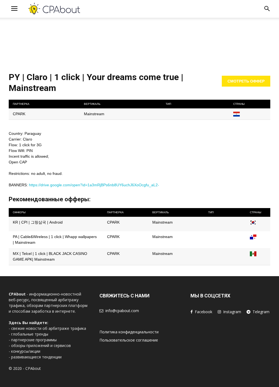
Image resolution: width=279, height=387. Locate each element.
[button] (267, 9)
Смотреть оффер (246, 81)
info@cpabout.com (122, 310)
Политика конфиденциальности (129, 331)
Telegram (261, 311)
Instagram (232, 311)
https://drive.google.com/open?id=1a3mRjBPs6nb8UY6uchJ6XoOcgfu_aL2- (94, 185)
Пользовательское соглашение (128, 340)
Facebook (203, 311)
